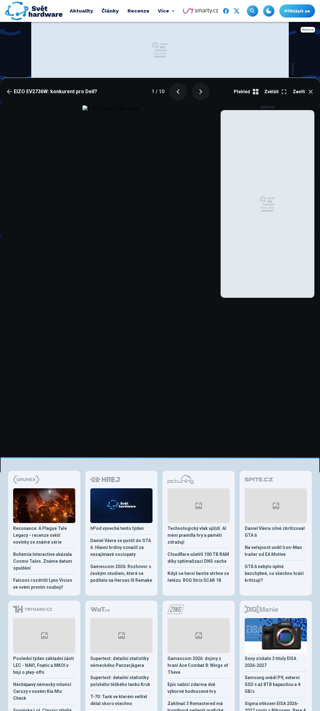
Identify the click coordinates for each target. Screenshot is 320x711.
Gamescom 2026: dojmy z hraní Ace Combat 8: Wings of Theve (198, 665)
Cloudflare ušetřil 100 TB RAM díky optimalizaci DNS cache (198, 558)
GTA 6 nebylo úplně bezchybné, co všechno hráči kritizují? (274, 573)
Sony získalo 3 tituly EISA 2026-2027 (270, 662)
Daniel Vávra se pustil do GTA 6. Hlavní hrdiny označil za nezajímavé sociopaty (120, 547)
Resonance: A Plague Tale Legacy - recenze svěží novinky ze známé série (40, 535)
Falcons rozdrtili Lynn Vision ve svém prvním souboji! (42, 584)
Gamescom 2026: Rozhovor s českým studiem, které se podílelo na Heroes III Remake (121, 573)
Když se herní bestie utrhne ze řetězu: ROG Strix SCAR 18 (198, 577)
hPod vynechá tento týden (117, 528)
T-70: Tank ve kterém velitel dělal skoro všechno (118, 700)
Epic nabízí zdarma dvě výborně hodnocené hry (192, 688)
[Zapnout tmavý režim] (268, 11)
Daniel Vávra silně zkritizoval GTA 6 (275, 532)
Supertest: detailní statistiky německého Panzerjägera (119, 662)
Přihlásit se (297, 10)
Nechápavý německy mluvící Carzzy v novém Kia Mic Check (42, 691)
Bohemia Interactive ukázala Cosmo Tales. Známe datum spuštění (42, 561)
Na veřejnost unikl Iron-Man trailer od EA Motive (273, 551)
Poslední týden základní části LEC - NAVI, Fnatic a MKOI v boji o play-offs (43, 665)
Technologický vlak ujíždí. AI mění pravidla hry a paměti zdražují (197, 535)
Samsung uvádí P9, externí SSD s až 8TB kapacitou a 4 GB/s (272, 684)
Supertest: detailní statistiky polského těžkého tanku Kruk (120, 681)
